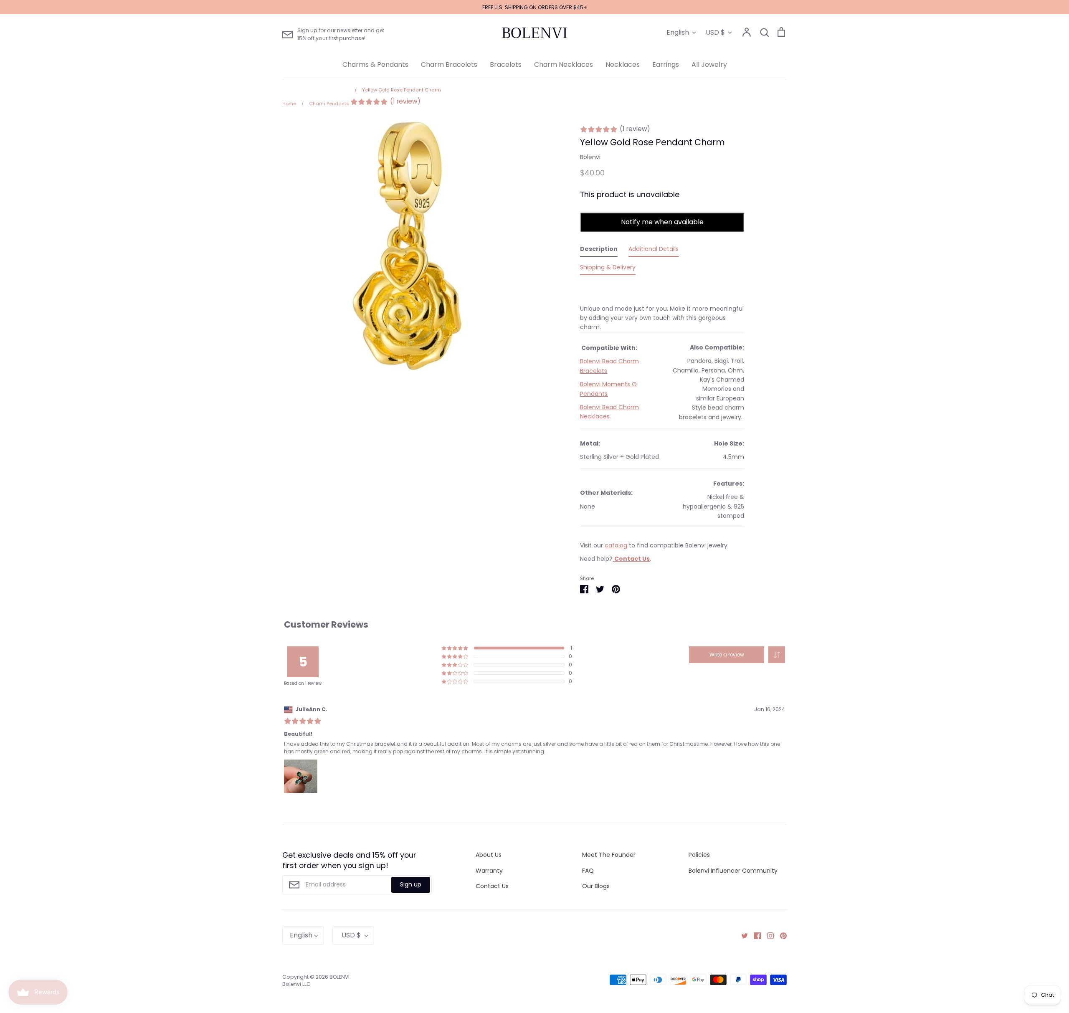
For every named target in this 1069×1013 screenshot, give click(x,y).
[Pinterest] (780, 935)
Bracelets (506, 64)
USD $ (715, 32)
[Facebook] (754, 935)
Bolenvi (590, 157)
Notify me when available (662, 222)
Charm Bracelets (449, 64)
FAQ (588, 870)
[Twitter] (741, 935)
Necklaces (622, 64)
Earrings (665, 64)
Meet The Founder (609, 855)
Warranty (489, 870)
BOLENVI (534, 33)
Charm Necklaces (563, 64)
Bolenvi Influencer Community (733, 870)
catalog (616, 545)
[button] (776, 654)
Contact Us (492, 886)
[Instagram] (767, 935)
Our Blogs (596, 886)
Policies (699, 855)
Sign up (410, 884)
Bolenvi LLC (296, 984)
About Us (489, 855)
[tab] (599, 250)
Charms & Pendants (375, 64)
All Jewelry (709, 64)
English (677, 32)
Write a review (726, 654)
